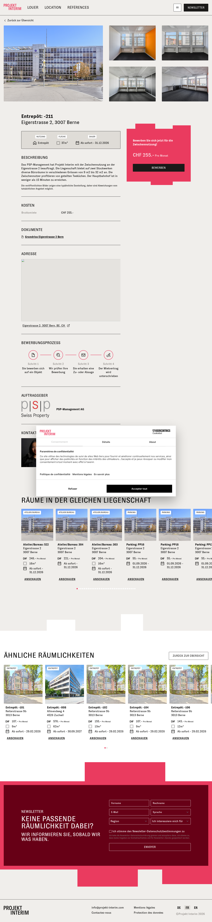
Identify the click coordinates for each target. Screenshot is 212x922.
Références (78, 7)
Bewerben (159, 167)
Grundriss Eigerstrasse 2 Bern (44, 236)
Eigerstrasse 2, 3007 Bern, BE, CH (44, 325)
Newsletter (196, 7)
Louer (32, 7)
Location (53, 7)
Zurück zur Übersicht (20, 20)
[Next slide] (49, 524)
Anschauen (32, 579)
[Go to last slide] (25, 524)
